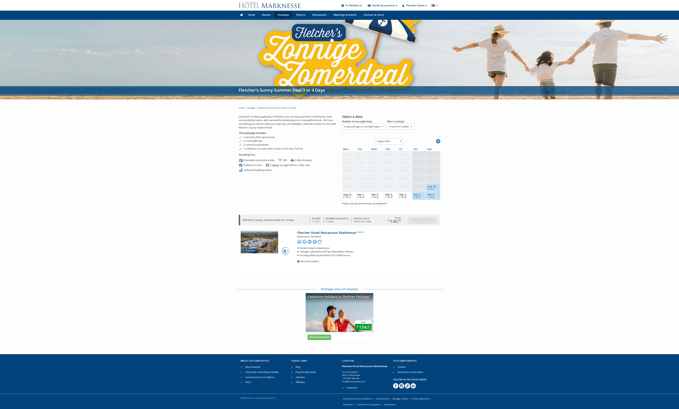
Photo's (300, 14)
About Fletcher (253, 366)
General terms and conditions (357, 398)
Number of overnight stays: (357, 121)
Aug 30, (431, 187)
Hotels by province (383, 5)
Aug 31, (347, 195)
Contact (401, 366)
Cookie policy (382, 398)
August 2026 (383, 141)
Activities (300, 377)
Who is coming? (395, 121)
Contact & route (374, 14)
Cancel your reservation (410, 372)
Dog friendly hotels (306, 372)
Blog (298, 366)
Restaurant (319, 14)
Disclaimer (348, 404)
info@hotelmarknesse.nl (354, 381)
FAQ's (248, 382)
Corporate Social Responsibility (262, 372)
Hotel (251, 14)
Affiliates (300, 382)
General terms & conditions (260, 377)
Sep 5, (417, 195)
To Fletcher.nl (353, 5)
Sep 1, (361, 195)
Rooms (266, 14)
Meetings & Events (345, 14)
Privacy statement (420, 398)
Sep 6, (431, 195)
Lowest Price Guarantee (368, 404)
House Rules (390, 404)
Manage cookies (400, 398)
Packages (283, 14)
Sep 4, (403, 195)
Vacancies (351, 387)
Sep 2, (375, 195)
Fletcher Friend (415, 5)
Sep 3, (389, 195)
